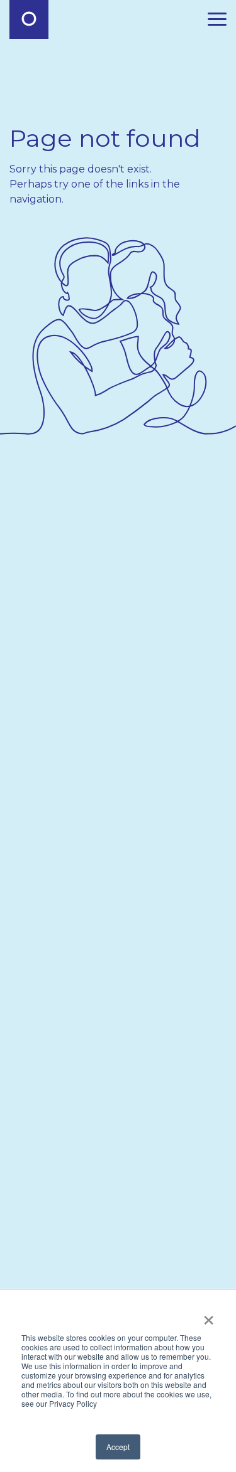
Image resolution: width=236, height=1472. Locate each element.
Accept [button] (118, 1446)
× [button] (208, 1316)
